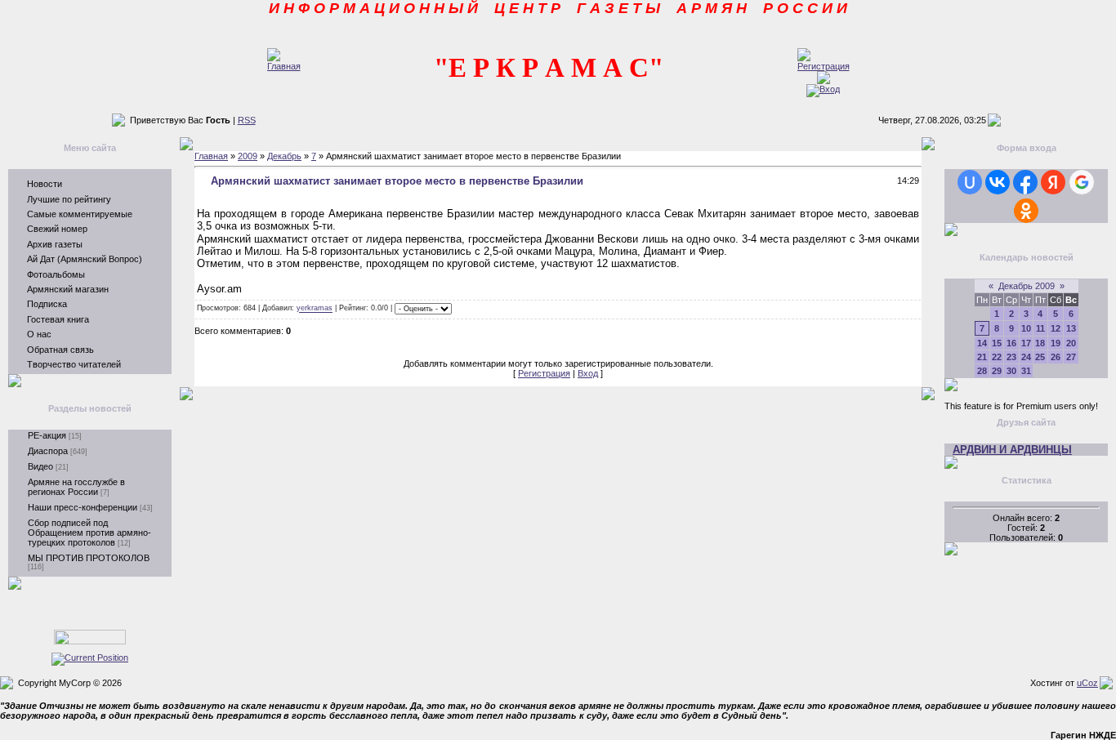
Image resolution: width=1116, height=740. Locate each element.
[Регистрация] (823, 66)
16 (1011, 343)
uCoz (1087, 683)
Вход (588, 373)
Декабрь (284, 156)
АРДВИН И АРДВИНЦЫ (1012, 450)
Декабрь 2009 (1026, 286)
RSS (247, 120)
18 (1040, 343)
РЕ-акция (47, 435)
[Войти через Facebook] (1025, 182)
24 (1026, 357)
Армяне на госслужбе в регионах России (76, 487)
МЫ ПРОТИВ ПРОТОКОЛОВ (89, 558)
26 (1055, 357)
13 (1071, 328)
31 (1026, 371)
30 (1011, 371)
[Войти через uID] (970, 182)
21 (982, 357)
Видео (40, 466)
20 (1071, 343)
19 (1055, 343)
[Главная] (284, 66)
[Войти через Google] (1082, 182)
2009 (247, 156)
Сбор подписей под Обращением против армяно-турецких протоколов (89, 532)
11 (1040, 328)
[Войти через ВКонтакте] (997, 182)
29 (997, 371)
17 (1026, 343)
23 (1011, 357)
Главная (211, 156)
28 (982, 371)
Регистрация (544, 373)
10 (1026, 328)
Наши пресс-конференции (82, 507)
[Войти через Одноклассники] (1026, 210)
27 (1071, 357)
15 (997, 343)
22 (997, 357)
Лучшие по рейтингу (69, 199)
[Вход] (823, 89)
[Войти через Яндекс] (1053, 182)
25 (1040, 357)
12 (1055, 328)
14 (982, 343)
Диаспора (48, 451)
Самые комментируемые (79, 214)
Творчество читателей (74, 364)
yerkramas (315, 309)
